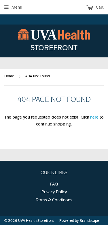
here (94, 117)
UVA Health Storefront (36, 220)
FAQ (54, 184)
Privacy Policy (54, 191)
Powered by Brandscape (79, 220)
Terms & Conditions (54, 199)
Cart (99, 7)
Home (9, 76)
